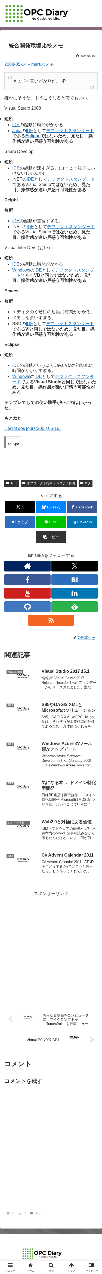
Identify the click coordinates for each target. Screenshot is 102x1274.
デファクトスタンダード (70, 130)
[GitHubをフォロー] (27, 606)
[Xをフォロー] (74, 566)
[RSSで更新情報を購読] (51, 620)
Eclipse (33, 135)
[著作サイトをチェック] (27, 566)
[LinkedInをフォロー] (74, 593)
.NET (14, 483)
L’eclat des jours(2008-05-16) (32, 428)
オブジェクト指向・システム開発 (51, 483)
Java (16, 130)
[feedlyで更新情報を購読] (74, 606)
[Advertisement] (51, 948)
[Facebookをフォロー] (27, 579)
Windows (21, 270)
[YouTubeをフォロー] (27, 593)
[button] (51, 537)
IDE (16, 124)
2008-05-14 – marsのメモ (29, 64)
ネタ (87, 483)
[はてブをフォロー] (74, 579)
